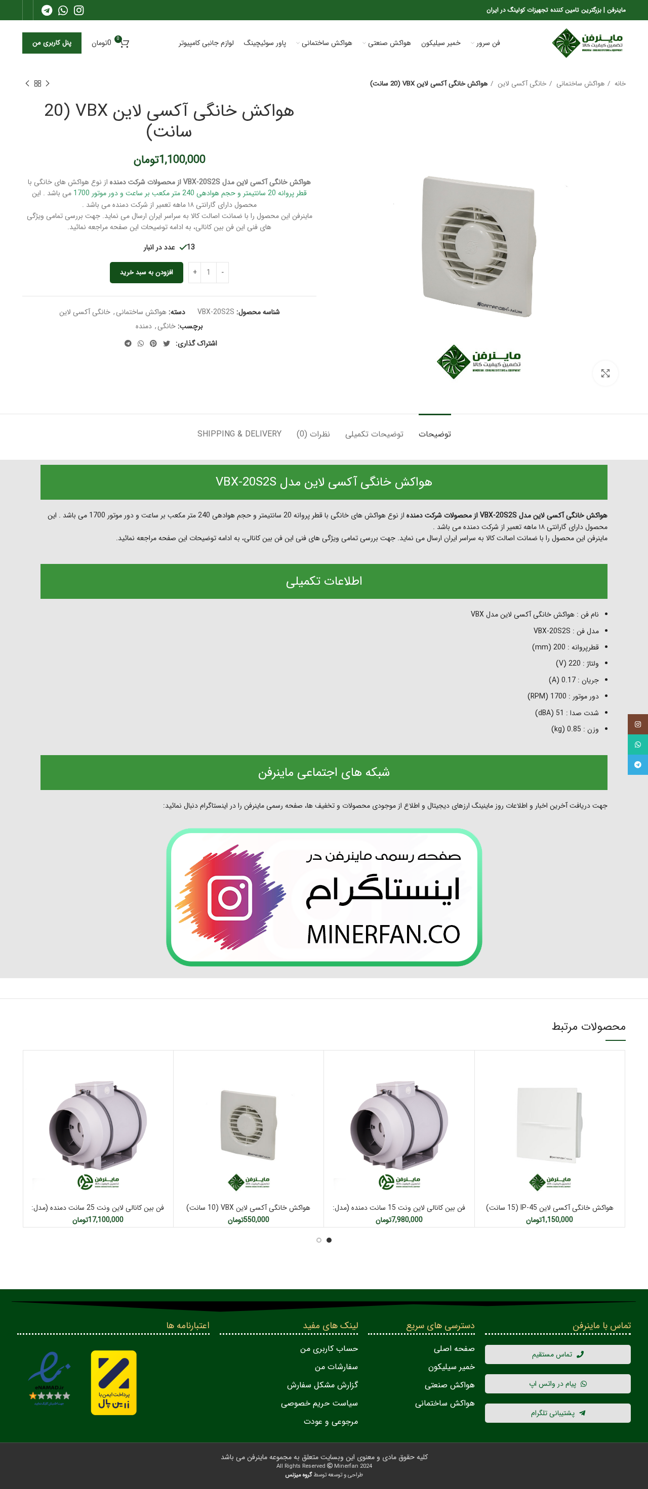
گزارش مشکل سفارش (322, 1385)
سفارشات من (336, 1367)
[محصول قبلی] (48, 84)
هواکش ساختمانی (579, 83)
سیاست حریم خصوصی (319, 1403)
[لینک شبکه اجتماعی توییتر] (166, 343)
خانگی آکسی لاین (521, 83)
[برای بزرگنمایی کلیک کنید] (605, 373)
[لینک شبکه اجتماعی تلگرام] (46, 10)
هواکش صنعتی (450, 1385)
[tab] (435, 429)
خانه (619, 83)
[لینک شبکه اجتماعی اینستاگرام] (79, 10)
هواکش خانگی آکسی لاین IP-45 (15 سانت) (550, 1207)
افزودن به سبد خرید (146, 272)
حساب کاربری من (329, 1348)
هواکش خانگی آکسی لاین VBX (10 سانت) (248, 1207)
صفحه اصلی (454, 1348)
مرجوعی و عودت (331, 1421)
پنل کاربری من (51, 42)
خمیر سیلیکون (451, 1367)
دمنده (144, 326)
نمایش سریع (485, 1069)
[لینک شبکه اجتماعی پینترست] (153, 343)
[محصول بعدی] (27, 84)
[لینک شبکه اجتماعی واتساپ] (63, 10)
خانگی (166, 326)
